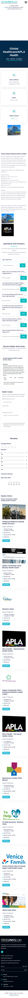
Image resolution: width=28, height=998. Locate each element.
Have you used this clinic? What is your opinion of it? (12, 331)
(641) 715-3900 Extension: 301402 (16, 7)
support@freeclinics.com (16, 8)
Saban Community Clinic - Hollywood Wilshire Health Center (12, 692)
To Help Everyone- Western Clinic (12, 823)
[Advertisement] (14, 26)
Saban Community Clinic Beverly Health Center (11, 567)
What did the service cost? (8, 399)
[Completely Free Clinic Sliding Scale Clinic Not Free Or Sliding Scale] (14, 409)
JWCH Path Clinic (9, 910)
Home (7, 58)
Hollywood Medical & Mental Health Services (13, 523)
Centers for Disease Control (7, 955)
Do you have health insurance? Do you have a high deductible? (12, 295)
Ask (23, 265)
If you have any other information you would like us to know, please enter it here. (12, 307)
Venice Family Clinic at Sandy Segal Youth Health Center (13, 867)
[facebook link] (2, 952)
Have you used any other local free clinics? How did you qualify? (12, 319)
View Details (6, 540)
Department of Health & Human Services (10, 963)
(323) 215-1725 (14, 100)
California (12, 58)
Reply (23, 277)
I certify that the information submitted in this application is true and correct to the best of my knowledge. (14, 425)
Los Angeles (19, 58)
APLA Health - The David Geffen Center (11, 735)
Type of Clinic (5, 405)
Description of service (7, 412)
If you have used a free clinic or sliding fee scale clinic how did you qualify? (12, 283)
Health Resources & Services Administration (10, 960)
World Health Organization (6, 958)
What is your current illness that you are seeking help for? (13, 272)
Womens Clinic (8, 609)
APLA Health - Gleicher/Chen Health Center (13, 650)
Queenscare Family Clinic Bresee (12, 779)
